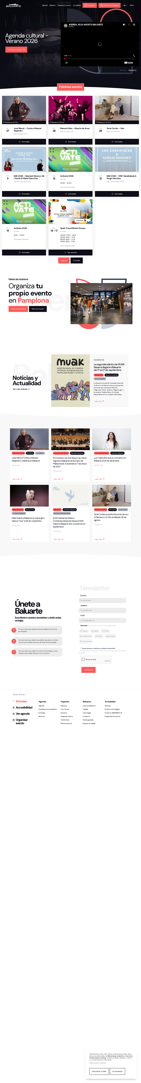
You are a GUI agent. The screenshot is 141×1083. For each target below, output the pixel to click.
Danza (106, 631)
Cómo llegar (87, 713)
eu (125, 9)
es (125, 7)
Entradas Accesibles (111, 5)
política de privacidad (108, 648)
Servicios (64, 713)
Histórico (42, 716)
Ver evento (72, 252)
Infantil (96, 631)
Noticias (107, 706)
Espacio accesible (89, 723)
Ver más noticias (20, 389)
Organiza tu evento (64, 5)
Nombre (83, 596)
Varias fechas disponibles (67, 187)
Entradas (91, 5)
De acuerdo (117, 1071)
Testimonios (65, 720)
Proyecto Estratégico (112, 709)
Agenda (45, 5)
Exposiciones (87, 641)
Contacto (86, 716)
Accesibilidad (24, 707)
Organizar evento (22, 721)
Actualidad (77, 5)
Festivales (112, 636)
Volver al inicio (19, 694)
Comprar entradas (15, 49)
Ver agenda (23, 713)
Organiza (65, 701)
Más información (38, 309)
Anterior (123, 70)
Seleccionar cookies (97, 1063)
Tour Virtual (65, 709)
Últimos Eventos (66, 723)
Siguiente (132, 70)
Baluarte (52, 5)
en (125, 12)
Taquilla (85, 709)
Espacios (64, 706)
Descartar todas (99, 1071)
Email (82, 615)
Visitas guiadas (88, 720)
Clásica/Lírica (87, 636)
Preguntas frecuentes (112, 716)
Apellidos (83, 605)
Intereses (98, 625)
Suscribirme (88, 670)
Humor (100, 636)
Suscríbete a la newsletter (48, 709)
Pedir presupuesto (18, 309)
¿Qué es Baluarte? (89, 706)
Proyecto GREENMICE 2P (113, 713)
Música (85, 631)
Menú (132, 5)
